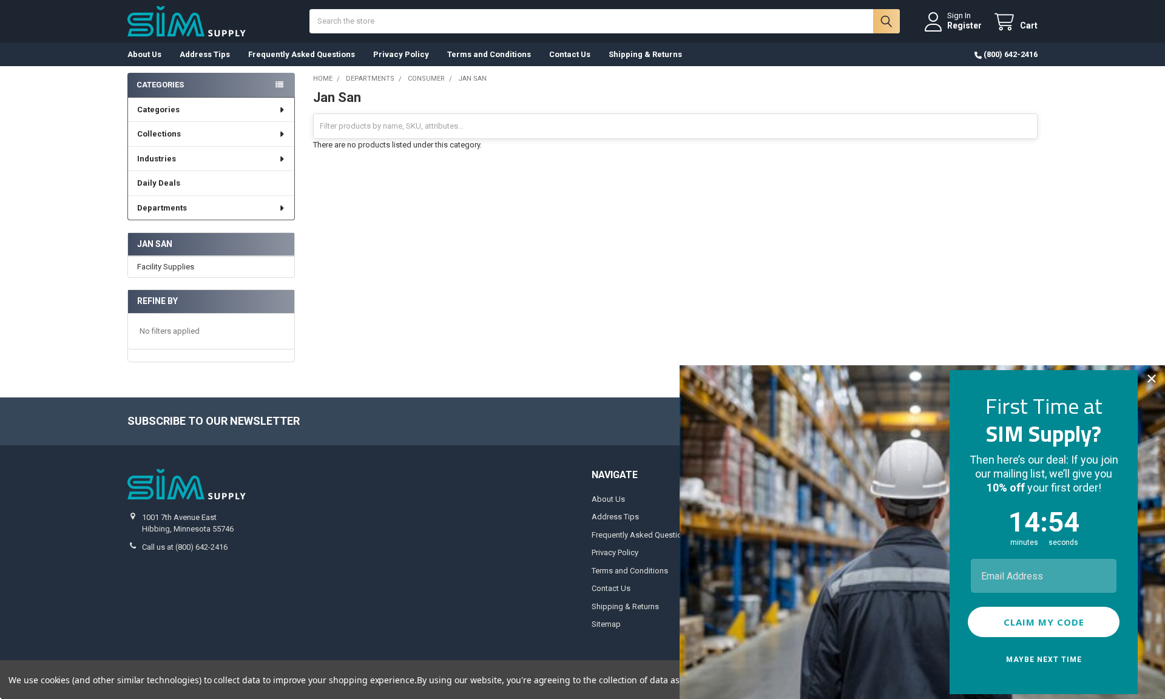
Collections (159, 133)
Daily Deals (158, 182)
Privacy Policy (401, 54)
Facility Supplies (165, 266)
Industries (156, 158)
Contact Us (569, 54)
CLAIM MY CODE (1044, 622)
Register (964, 25)
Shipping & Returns (645, 54)
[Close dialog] (1151, 378)
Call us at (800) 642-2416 (185, 547)
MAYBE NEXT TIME (1044, 659)
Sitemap (606, 624)
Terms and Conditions (489, 54)
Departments (162, 207)
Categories (158, 109)
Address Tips (205, 54)
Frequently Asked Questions (301, 54)
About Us (144, 54)
